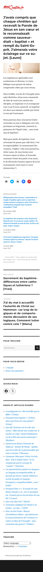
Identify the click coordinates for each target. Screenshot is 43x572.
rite (4, 262)
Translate (22, 546)
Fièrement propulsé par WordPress (18, 556)
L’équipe (10, 367)
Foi (27, 257)
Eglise (22, 257)
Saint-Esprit (7, 259)
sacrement (11, 262)
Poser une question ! (15, 371)
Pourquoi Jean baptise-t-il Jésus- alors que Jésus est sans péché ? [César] (21, 421)
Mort (35, 257)
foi (29, 259)
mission (34, 259)
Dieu (18, 257)
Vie (14, 259)
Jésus (31, 257)
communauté (22, 259)
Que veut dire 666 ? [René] (18, 501)
